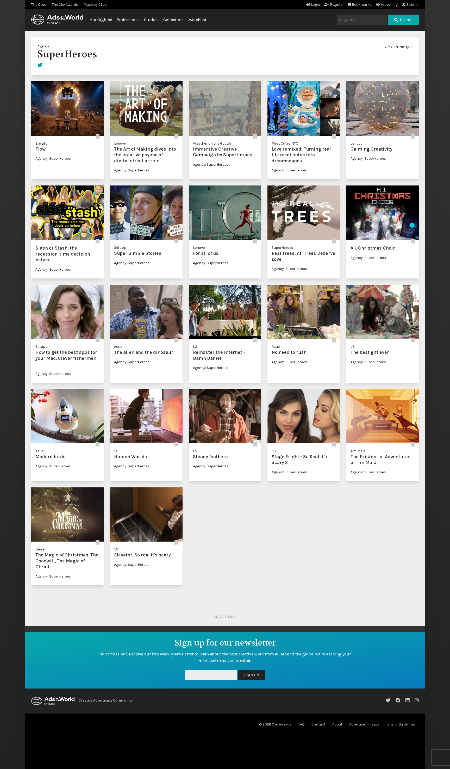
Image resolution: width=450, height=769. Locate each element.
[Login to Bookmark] (97, 137)
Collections (174, 19)
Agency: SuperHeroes (53, 158)
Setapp (120, 247)
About (337, 724)
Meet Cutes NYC (285, 143)
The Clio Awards (65, 4)
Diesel (40, 549)
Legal (376, 724)
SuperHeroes (282, 247)
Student (151, 19)
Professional (128, 19)
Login (315, 4)
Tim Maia (358, 451)
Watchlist (198, 19)
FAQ (301, 724)
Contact (318, 724)
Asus (118, 346)
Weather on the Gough (212, 143)
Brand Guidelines (401, 724)
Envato (41, 143)
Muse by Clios (95, 4)
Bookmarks (362, 4)
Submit (413, 4)
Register (337, 4)
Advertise (357, 724)
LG (195, 346)
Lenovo (120, 143)
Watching (389, 4)
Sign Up (251, 674)
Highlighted (101, 19)
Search (406, 19)
